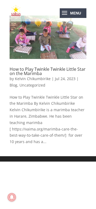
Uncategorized (32, 85)
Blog (13, 85)
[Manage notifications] (11, 197)
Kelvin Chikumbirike (33, 78)
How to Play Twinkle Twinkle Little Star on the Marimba (48, 71)
